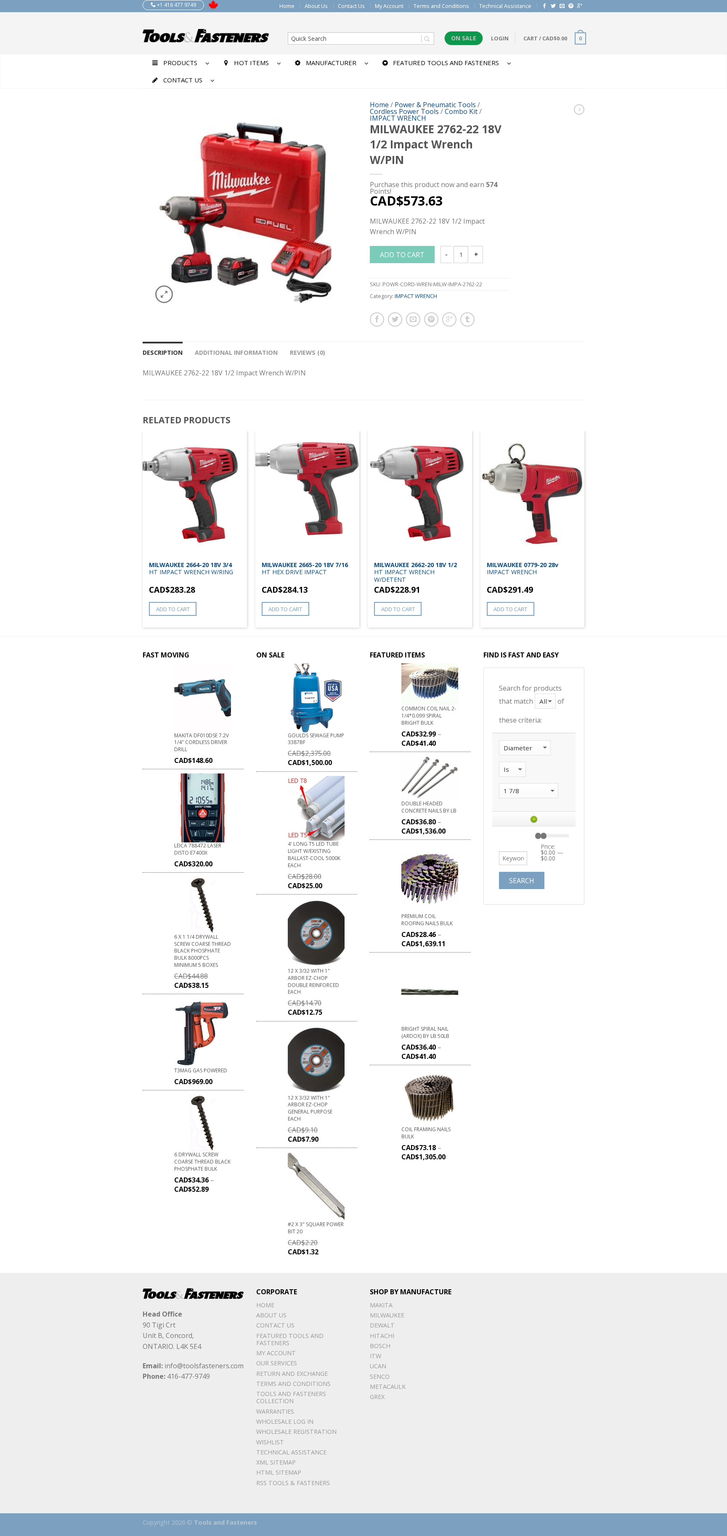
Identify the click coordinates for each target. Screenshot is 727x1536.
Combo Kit (461, 111)
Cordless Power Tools (404, 111)
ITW (375, 1356)
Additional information (236, 352)
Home (287, 6)
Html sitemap (278, 1472)
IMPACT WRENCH (398, 118)
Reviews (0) (307, 352)
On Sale (463, 38)
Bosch (380, 1346)
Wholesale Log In (284, 1421)
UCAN (378, 1366)
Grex (377, 1397)
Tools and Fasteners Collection (291, 1397)
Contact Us (351, 6)
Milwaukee (387, 1315)
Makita (381, 1305)
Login (500, 38)
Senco (380, 1376)
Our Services (276, 1363)
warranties (275, 1411)
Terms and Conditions (441, 6)
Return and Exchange (292, 1374)
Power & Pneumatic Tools (435, 104)
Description (163, 352)
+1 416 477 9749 (176, 4)
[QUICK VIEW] (195, 494)
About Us (316, 6)
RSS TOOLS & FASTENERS (293, 1483)
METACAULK (388, 1387)
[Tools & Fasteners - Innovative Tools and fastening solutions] (206, 33)
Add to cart (402, 254)
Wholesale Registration (296, 1432)
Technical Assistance (505, 6)
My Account (389, 6)
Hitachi (382, 1336)
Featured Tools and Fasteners (290, 1339)
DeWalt (382, 1325)
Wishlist (270, 1442)
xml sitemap (276, 1462)
